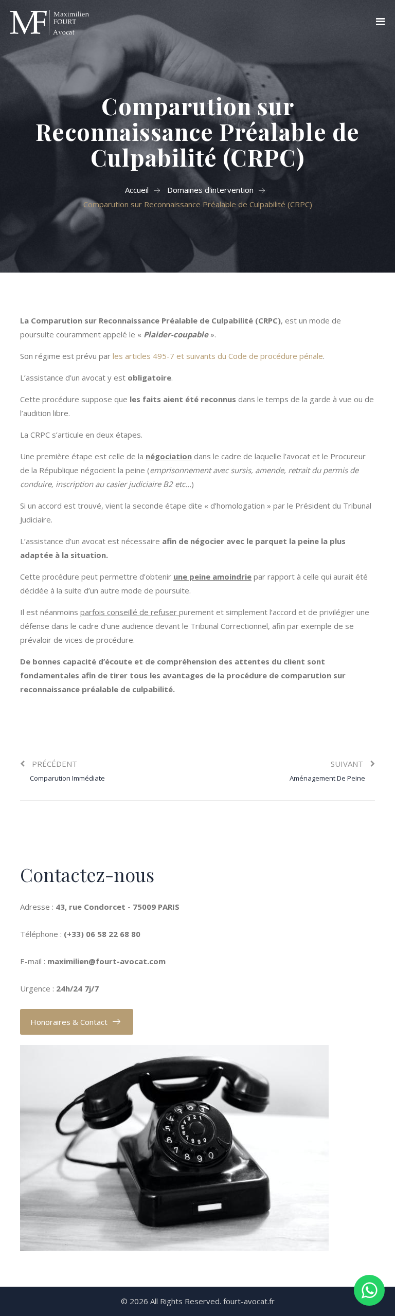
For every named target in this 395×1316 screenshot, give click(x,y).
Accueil (137, 190)
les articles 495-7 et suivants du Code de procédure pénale (218, 356)
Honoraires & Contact (68, 1022)
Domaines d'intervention (210, 190)
